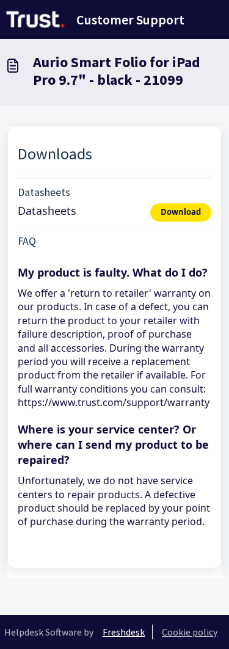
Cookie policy (189, 632)
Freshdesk (124, 632)
